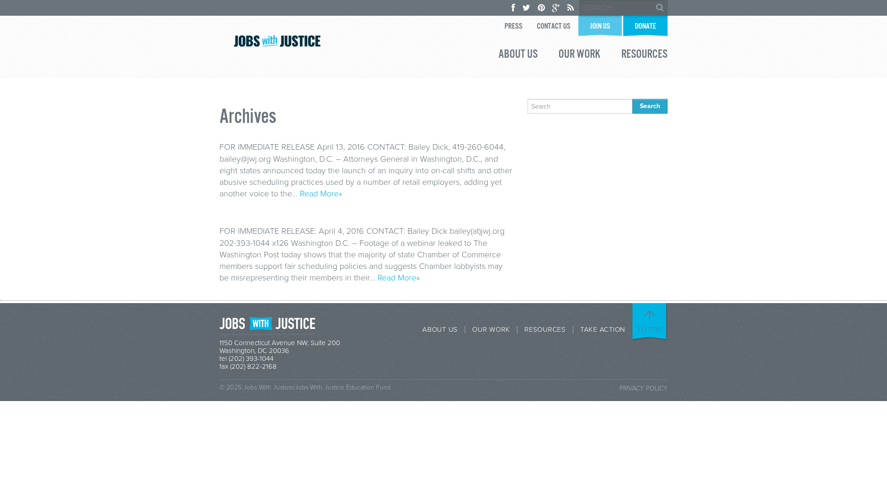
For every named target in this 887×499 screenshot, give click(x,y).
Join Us (600, 26)
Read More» (321, 194)
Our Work (580, 55)
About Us (518, 55)
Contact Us (554, 26)
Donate (645, 26)
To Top (650, 329)
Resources (644, 55)
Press (513, 26)
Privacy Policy (644, 388)
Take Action (602, 329)
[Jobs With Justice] (277, 40)
